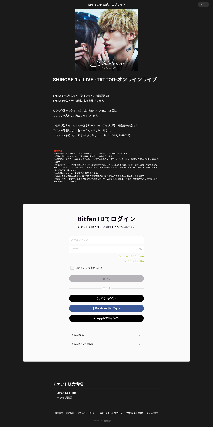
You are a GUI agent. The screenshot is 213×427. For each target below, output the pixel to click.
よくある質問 (152, 413)
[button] (106, 318)
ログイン (203, 4)
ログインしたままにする (89, 267)
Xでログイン (108, 298)
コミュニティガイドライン (111, 413)
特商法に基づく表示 (134, 413)
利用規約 (70, 413)
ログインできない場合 (134, 261)
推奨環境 (59, 413)
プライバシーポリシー (87, 413)
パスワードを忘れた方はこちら (131, 256)
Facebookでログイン (107, 308)
